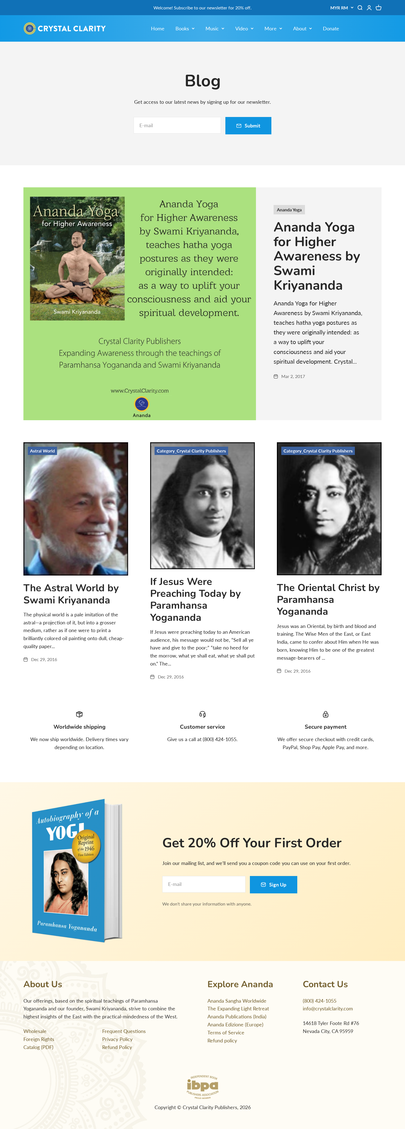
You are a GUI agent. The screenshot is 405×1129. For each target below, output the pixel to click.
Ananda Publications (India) (236, 1016)
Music (212, 28)
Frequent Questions (124, 1031)
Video (241, 28)
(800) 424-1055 (319, 1001)
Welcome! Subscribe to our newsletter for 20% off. (202, 7)
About (299, 28)
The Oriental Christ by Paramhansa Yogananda (328, 599)
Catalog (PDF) (38, 1047)
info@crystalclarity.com (328, 1008)
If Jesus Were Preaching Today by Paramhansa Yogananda (195, 599)
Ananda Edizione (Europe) (235, 1024)
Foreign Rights (38, 1039)
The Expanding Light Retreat (238, 1008)
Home (157, 28)
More (270, 28)
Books (182, 28)
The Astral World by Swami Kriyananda (71, 594)
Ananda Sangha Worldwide (236, 1001)
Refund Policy (117, 1047)
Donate (331, 28)
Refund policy (222, 1040)
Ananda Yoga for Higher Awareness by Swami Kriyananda (317, 256)
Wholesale (35, 1031)
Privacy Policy (117, 1039)
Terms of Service (225, 1032)
